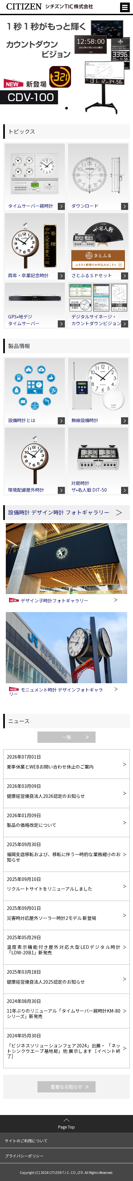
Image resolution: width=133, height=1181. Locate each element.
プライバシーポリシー (24, 1155)
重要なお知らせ (66, 1086)
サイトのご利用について (26, 1140)
